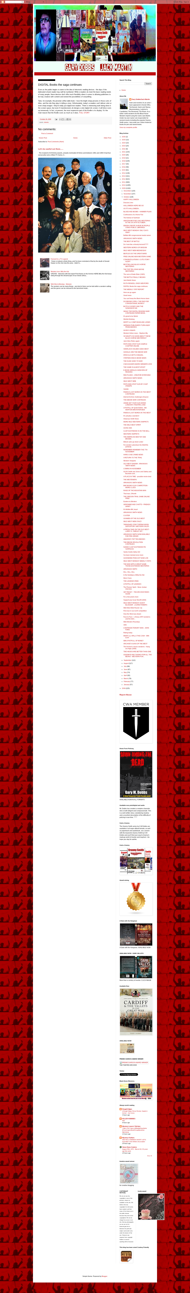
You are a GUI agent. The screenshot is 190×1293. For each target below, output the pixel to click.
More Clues (127, 578)
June (126, 669)
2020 (124, 155)
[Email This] (60, 119)
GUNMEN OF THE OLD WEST (134, 518)
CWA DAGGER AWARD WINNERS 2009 (137, 364)
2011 (124, 182)
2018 (124, 161)
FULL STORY (84, 113)
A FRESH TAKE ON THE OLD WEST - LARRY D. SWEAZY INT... (136, 530)
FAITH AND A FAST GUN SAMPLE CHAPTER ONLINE (135, 345)
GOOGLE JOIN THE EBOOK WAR (135, 352)
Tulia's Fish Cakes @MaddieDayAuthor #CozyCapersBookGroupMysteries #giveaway (134, 1130)
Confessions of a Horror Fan (133, 215)
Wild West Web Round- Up (132, 608)
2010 (124, 185)
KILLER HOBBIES (128, 1119)
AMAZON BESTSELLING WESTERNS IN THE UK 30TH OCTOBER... (136, 221)
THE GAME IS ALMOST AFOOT (134, 367)
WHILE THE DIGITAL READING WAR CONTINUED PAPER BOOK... (136, 312)
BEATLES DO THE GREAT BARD (135, 254)
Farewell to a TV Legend (59, 259)
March (126, 678)
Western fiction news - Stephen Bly (135, 333)
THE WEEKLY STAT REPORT (133, 289)
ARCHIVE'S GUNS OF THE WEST (135, 644)
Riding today (127, 633)
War (123, 1120)
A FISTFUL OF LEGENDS (132, 584)
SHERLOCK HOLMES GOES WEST (136, 349)
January (127, 685)
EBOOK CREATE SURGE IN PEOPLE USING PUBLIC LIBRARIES (136, 226)
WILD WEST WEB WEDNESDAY (134, 250)
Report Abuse (126, 695)
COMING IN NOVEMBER (132, 469)
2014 (124, 173)
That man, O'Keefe (129, 494)
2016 (124, 167)
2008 (124, 688)
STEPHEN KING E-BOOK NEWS (134, 358)
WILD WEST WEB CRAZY (132, 521)
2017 (124, 164)
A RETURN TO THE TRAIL (132, 458)
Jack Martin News (129, 280)
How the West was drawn (132, 614)
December (127, 191)
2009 (124, 188)
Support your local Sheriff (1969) (134, 600)
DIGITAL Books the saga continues (135, 286)
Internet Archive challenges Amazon (136, 397)
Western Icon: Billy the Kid (60, 271)
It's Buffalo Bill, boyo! (130, 509)
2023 (124, 146)
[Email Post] (56, 119)
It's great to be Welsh (130, 316)
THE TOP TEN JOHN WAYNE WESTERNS (133, 270)
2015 (124, 170)
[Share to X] (65, 119)
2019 (124, 158)
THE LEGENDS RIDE (131, 581)
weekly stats (127, 428)
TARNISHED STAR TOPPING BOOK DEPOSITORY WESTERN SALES (136, 525)
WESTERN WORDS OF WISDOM (135, 247)
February (127, 681)
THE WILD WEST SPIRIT (132, 425)
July (125, 666)
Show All (149, 1155)
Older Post (107, 138)
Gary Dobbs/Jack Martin (141, 99)
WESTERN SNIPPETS (131, 434)
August (126, 663)
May (125, 672)
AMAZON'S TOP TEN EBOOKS (134, 539)
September (128, 660)
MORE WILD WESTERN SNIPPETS (136, 422)
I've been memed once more (133, 555)
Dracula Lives (128, 203)
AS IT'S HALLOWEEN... (131, 208)
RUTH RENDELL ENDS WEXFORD (136, 283)
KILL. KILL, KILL (129, 572)
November (127, 194)
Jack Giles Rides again (131, 341)
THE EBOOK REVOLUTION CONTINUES (133, 543)
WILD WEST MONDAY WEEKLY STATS (137, 561)
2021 (124, 152)
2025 (124, 140)
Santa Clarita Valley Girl (131, 552)
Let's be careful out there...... (50, 149)
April (125, 675)
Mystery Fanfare (128, 1138)
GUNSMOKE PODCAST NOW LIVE (135, 558)
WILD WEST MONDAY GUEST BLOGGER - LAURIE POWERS (135, 604)
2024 (124, 143)
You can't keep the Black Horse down (136, 298)
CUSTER (126, 515)
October (127, 197)
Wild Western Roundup (131, 622)
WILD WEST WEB (129, 381)
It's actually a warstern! (131, 416)
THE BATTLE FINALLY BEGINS (134, 277)
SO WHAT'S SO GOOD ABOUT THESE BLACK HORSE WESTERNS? (136, 337)
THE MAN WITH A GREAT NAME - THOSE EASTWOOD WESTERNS (136, 565)
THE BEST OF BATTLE (131, 241)
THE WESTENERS (130, 480)
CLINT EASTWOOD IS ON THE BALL (136, 431)
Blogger (104, 1276)
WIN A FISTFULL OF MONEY (133, 641)
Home (75, 138)
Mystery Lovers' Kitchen (131, 1126)
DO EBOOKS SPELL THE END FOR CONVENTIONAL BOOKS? (136, 302)
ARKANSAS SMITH (130, 569)
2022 (124, 149)
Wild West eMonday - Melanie (61, 284)
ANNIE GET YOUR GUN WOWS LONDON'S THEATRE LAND (134, 404)
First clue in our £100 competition (135, 611)
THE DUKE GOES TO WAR (133, 361)
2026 (124, 137)
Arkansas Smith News (131, 419)
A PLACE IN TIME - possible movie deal (137, 476)
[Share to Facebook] (67, 119)
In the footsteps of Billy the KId (133, 575)
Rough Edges (127, 1109)
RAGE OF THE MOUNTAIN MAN (134, 490)
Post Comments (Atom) (56, 142)
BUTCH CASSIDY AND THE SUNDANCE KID (133, 307)
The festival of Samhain (131, 218)
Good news (127, 295)
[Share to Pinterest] (70, 119)
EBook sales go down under (133, 442)
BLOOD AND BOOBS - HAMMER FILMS (137, 212)
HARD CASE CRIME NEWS (133, 455)
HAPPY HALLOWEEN (131, 199)
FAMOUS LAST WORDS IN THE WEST (137, 413)
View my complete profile (128, 127)
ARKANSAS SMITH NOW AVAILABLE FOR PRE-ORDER (136, 535)
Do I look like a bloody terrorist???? (135, 244)
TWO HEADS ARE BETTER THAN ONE (137, 652)
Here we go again (129, 292)
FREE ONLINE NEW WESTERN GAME (137, 256)
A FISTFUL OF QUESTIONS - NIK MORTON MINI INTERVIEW (135, 409)
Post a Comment (47, 133)
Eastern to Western (130, 501)
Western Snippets (129, 461)
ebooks (46, 122)
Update (126, 389)
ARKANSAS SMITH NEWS (132, 238)
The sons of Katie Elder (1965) (134, 274)
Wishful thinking (129, 319)
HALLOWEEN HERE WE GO (133, 206)
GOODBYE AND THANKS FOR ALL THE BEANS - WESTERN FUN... (137, 655)
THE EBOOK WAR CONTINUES (134, 400)
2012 (124, 179)
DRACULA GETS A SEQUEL (133, 355)
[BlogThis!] (62, 119)
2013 (124, 176)
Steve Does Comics (129, 1147)
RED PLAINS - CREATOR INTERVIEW (136, 375)
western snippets (129, 330)
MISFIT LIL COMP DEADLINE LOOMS (136, 322)
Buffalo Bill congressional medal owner (137, 235)
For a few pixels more (130, 597)
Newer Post (43, 138)
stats (125, 625)
